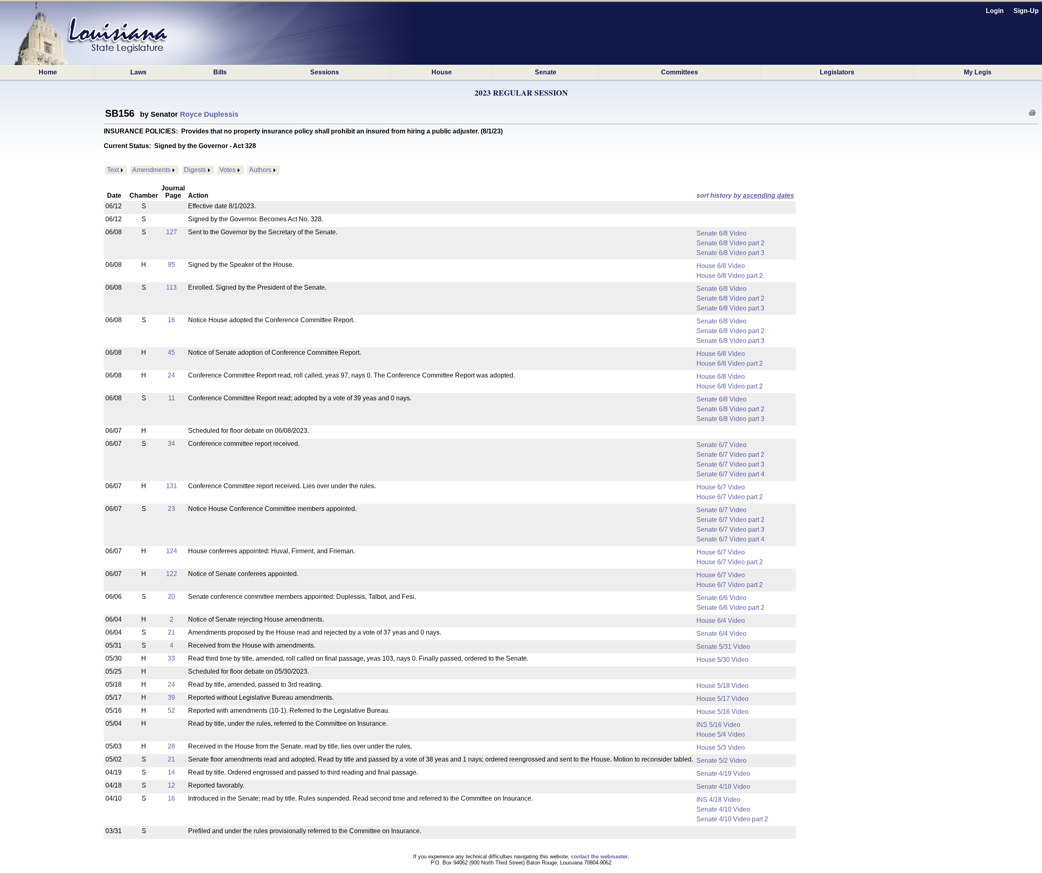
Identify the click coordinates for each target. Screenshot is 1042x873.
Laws (138, 72)
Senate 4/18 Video (723, 786)
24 (171, 375)
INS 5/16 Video (718, 724)
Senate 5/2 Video (721, 760)
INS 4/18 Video (718, 799)
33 (171, 658)
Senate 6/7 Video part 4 (730, 474)
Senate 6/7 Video (721, 444)
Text (113, 169)
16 (171, 319)
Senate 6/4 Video (721, 633)
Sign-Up (1026, 10)
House (441, 72)
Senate (545, 72)
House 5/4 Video (720, 734)
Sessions (324, 72)
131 (171, 485)
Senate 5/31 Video (723, 646)
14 (171, 772)
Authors (260, 169)
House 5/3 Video (720, 747)
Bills (220, 72)
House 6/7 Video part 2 (729, 496)
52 (171, 710)
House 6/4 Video (720, 620)
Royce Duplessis (209, 114)
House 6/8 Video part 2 (729, 275)
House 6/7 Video (720, 487)
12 (171, 785)
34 (171, 443)
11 (171, 398)
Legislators (837, 72)
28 (171, 746)
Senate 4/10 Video (723, 809)
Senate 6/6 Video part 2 (730, 607)
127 (171, 232)
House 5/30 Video (722, 659)
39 (171, 697)
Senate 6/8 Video (721, 233)
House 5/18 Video (722, 685)
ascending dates (768, 195)
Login (995, 10)
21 (171, 632)
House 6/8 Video (720, 265)
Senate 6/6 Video (721, 597)
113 (171, 287)
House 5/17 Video (722, 698)
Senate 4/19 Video (723, 773)
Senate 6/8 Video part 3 (730, 252)
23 (171, 508)
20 (171, 596)
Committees (679, 72)
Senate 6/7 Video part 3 (730, 464)
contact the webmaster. (600, 856)
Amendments (151, 169)
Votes (227, 169)
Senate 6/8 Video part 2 (730, 243)
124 (171, 551)
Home (48, 72)
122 (171, 573)
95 (171, 264)
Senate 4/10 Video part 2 (732, 819)
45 (171, 352)
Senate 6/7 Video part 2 (730, 454)
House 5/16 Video (722, 711)
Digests (195, 169)
